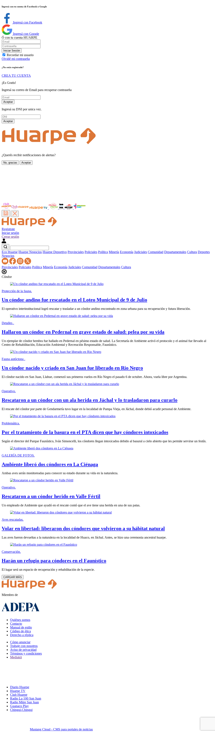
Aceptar (8, 101)
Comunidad (155, 252)
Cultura (192, 252)
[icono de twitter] (27, 263)
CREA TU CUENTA (16, 75)
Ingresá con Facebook (27, 22)
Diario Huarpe (19, 687)
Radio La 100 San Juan (25, 698)
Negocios (8, 256)
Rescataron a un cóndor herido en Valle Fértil (51, 496)
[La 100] (61, 208)
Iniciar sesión (10, 233)
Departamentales (175, 252)
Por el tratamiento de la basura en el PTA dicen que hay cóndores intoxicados (85, 432)
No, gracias (10, 162)
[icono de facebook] (13, 263)
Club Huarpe (18, 694)
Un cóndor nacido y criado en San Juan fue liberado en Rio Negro (72, 368)
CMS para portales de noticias (61, 729)
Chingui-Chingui (21, 710)
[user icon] (4, 242)
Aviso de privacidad (23, 649)
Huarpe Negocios (30, 252)
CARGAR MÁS (12, 577)
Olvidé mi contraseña (16, 59)
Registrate (8, 229)
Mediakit (16, 657)
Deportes (204, 252)
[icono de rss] (5, 263)
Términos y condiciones (26, 653)
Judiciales (140, 252)
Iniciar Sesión (11, 50)
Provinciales (76, 252)
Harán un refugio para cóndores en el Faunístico (54, 560)
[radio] (69, 208)
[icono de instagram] (20, 263)
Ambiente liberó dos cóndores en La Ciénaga (50, 464)
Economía (126, 252)
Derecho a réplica (21, 635)
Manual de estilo (21, 627)
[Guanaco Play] (79, 208)
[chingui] (54, 208)
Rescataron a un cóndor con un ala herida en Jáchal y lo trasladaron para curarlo (89, 400)
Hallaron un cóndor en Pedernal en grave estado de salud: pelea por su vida (83, 332)
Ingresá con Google (25, 34)
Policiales (91, 252)
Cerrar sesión (10, 236)
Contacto (16, 623)
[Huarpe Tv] (39, 208)
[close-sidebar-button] (15, 214)
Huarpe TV (17, 691)
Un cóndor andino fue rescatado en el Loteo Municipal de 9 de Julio (74, 299)
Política (103, 252)
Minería (114, 252)
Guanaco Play (19, 706)
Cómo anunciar (20, 642)
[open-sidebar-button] (6, 213)
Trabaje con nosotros (24, 646)
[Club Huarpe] (15, 208)
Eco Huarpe (10, 252)
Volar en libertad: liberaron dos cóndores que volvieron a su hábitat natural (83, 528)
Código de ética (20, 631)
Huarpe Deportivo (55, 252)
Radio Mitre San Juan (24, 702)
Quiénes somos (20, 620)
